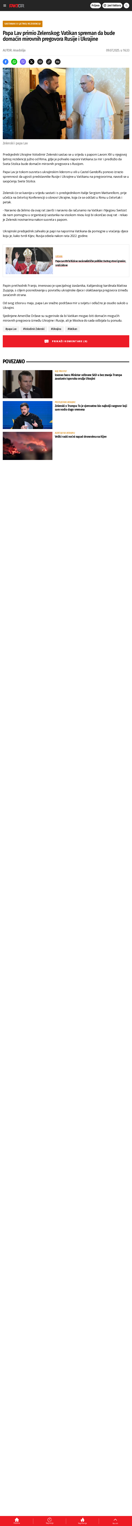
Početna (17, 1523)
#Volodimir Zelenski (33, 329)
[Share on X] (31, 62)
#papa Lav (11, 329)
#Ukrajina (56, 329)
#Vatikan (72, 329)
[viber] (23, 62)
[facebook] (5, 62)
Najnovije (49, 1523)
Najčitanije (82, 1523)
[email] (40, 62)
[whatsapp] (14, 62)
